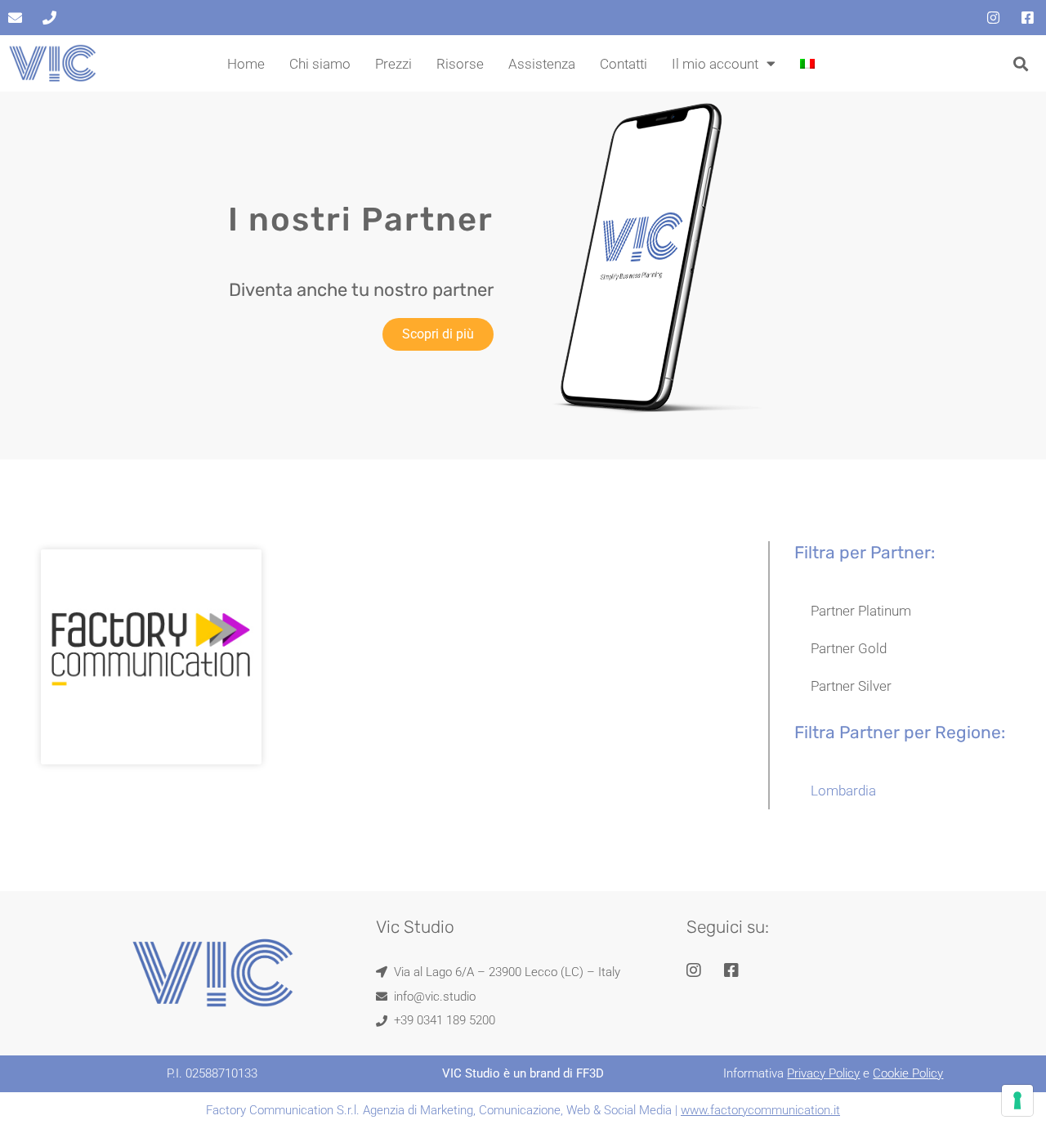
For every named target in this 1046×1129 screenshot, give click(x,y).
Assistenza (541, 64)
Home (246, 64)
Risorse (460, 64)
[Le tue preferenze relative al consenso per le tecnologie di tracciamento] (1017, 1100)
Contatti (623, 64)
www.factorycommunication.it (760, 1110)
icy (935, 1073)
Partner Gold (849, 648)
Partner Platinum (861, 611)
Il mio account (715, 64)
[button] (1021, 63)
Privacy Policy (823, 1073)
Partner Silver (851, 686)
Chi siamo (320, 64)
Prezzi (393, 64)
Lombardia (843, 790)
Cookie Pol (900, 1073)
